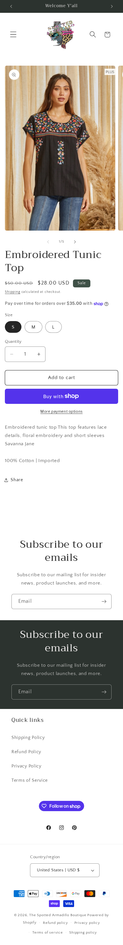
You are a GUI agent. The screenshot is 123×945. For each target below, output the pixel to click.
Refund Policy (26, 751)
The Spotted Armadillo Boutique (57, 915)
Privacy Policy (26, 766)
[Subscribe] (104, 601)
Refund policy (55, 923)
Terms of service (47, 932)
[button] (13, 34)
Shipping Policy (28, 737)
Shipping (12, 292)
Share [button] (17, 479)
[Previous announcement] (11, 6)
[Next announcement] (112, 6)
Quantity (13, 341)
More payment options (61, 411)
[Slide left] (48, 241)
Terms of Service (29, 780)
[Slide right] (75, 241)
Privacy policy (87, 923)
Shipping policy (83, 932)
